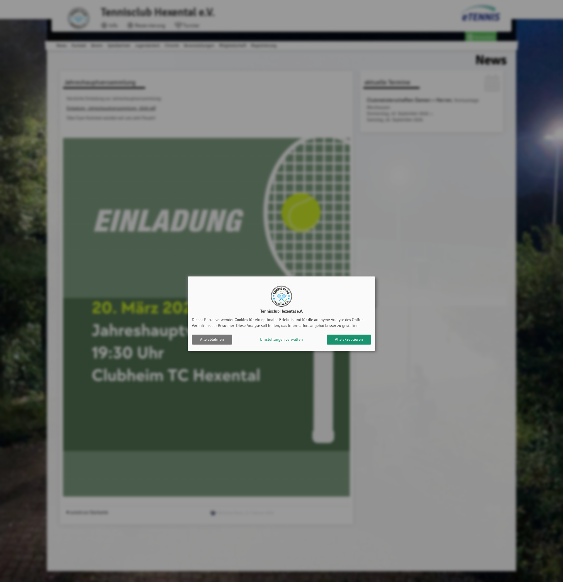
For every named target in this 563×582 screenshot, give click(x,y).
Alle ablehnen (212, 339)
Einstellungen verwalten (281, 339)
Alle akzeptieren (349, 339)
